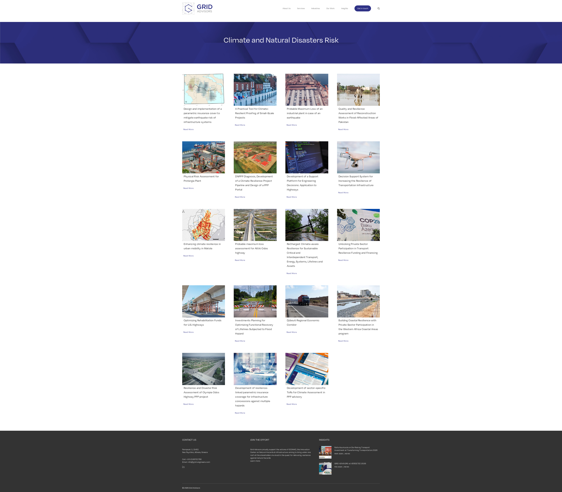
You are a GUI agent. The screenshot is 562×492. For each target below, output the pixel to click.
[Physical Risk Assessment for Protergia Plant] (203, 157)
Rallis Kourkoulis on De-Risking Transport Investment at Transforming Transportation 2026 (356, 449)
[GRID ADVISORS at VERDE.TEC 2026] (325, 468)
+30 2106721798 (194, 459)
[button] (379, 8)
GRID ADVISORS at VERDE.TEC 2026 (350, 463)
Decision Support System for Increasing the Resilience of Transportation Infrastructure (356, 181)
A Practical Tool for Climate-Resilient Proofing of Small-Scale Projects (254, 113)
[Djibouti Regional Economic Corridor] (306, 301)
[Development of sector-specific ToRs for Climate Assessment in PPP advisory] (306, 369)
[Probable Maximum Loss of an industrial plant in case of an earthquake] (306, 90)
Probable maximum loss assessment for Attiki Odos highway (251, 248)
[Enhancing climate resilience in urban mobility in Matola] (203, 225)
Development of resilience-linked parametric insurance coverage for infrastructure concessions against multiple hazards (252, 396)
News (347, 453)
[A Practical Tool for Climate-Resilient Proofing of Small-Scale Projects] (255, 90)
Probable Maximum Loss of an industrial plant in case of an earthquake (305, 113)
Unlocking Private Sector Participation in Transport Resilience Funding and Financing (358, 248)
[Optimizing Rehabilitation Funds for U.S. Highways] (203, 301)
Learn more (255, 461)
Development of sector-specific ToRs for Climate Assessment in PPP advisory (306, 392)
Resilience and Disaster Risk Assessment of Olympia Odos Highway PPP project (201, 392)
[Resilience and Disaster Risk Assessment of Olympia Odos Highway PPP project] (203, 369)
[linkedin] (183, 467)
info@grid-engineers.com (199, 462)
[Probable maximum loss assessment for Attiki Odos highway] (255, 225)
